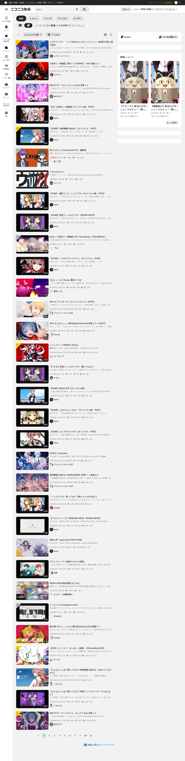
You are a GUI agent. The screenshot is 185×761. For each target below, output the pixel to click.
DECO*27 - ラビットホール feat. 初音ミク (69, 85)
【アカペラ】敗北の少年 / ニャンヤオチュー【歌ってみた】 (134, 108)
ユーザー (77, 18)
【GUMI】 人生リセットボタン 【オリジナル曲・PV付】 (75, 410)
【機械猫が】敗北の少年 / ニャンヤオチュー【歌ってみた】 (165, 108)
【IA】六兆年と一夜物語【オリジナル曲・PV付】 (72, 107)
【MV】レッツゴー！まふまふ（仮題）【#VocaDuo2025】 (77, 648)
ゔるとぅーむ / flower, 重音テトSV (66, 280)
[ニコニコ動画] (21, 9)
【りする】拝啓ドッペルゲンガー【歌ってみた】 (72, 366)
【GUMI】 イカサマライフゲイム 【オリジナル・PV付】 (75, 258)
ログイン (152, 2)
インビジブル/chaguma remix (64, 605)
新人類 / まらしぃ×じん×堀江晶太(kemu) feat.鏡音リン (75, 626)
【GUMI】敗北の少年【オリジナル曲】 (68, 388)
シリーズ (48, 18)
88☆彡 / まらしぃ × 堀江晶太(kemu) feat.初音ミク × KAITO (77, 323)
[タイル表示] (111, 34)
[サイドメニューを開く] (6, 9)
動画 (11, 2)
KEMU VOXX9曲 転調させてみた (65, 583)
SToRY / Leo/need (58, 453)
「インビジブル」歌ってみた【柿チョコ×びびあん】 (74, 496)
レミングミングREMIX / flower (64, 345)
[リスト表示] (105, 34)
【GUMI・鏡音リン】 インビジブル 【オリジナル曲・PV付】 (77, 193)
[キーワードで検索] (20, 25)
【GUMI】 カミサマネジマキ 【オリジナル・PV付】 (73, 431)
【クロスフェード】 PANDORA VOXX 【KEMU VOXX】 (75, 518)
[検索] (85, 9)
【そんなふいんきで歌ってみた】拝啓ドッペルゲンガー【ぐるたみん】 (80, 692)
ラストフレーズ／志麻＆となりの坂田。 (68, 561)
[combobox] (57, 9)
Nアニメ (51, 2)
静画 (16, 2)
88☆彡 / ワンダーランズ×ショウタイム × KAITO (72, 301)
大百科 (38, 2)
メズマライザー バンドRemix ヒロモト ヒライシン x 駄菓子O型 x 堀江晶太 (81, 43)
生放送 (21, 2)
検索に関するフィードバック (101, 745)
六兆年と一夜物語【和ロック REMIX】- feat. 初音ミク (74, 63)
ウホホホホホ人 (57, 171)
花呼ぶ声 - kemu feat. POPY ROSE (66, 540)
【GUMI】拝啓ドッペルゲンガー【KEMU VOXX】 (73, 215)
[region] (6, 387)
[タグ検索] (28, 25)
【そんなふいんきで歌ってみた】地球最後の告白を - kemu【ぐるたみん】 (81, 671)
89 (85, 735)
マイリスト (63, 18)
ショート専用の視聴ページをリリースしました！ (155, 9)
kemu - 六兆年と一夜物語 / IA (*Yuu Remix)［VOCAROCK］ (78, 236)
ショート (34, 18)
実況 (45, 2)
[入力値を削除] (77, 9)
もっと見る (172, 122)
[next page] (90, 735)
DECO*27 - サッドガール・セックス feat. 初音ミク (73, 713)
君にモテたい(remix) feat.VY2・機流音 (68, 150)
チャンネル (30, 2)
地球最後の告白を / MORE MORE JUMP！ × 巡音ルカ (74, 475)
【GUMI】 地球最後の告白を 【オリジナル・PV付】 (73, 128)
